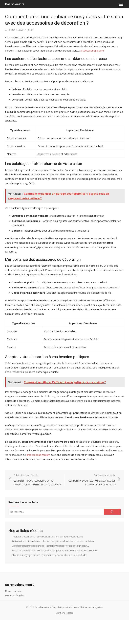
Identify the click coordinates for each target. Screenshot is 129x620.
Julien (30, 29)
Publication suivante (92, 480)
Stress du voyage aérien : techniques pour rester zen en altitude (49, 555)
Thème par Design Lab (91, 607)
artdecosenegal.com (92, 50)
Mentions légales (15, 595)
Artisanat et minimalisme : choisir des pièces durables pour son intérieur (53, 541)
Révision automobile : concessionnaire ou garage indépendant (47, 536)
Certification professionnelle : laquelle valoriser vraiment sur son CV (50, 545)
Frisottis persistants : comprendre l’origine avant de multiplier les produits (54, 550)
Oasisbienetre (14, 4)
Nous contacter (14, 591)
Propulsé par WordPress (64, 607)
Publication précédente (37, 480)
